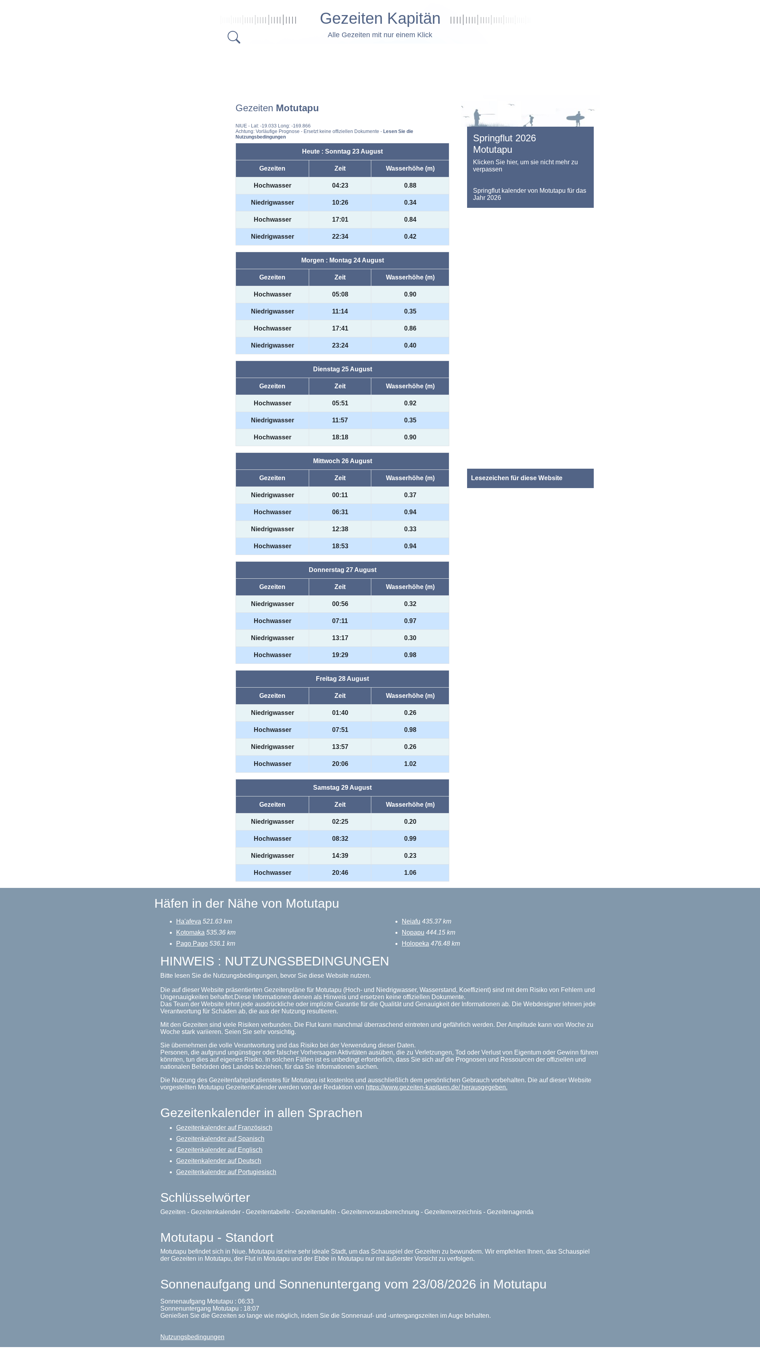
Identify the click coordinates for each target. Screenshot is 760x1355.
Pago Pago (192, 943)
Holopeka (415, 943)
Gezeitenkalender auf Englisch (219, 1149)
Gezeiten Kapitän (380, 18)
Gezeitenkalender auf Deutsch (218, 1160)
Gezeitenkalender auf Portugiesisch (226, 1172)
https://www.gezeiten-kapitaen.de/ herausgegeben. (436, 1087)
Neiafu (411, 921)
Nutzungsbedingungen (192, 1337)
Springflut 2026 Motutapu (504, 144)
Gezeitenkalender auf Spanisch (220, 1138)
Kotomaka (190, 932)
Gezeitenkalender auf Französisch (224, 1127)
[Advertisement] (380, 67)
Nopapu (413, 932)
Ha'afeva (188, 921)
